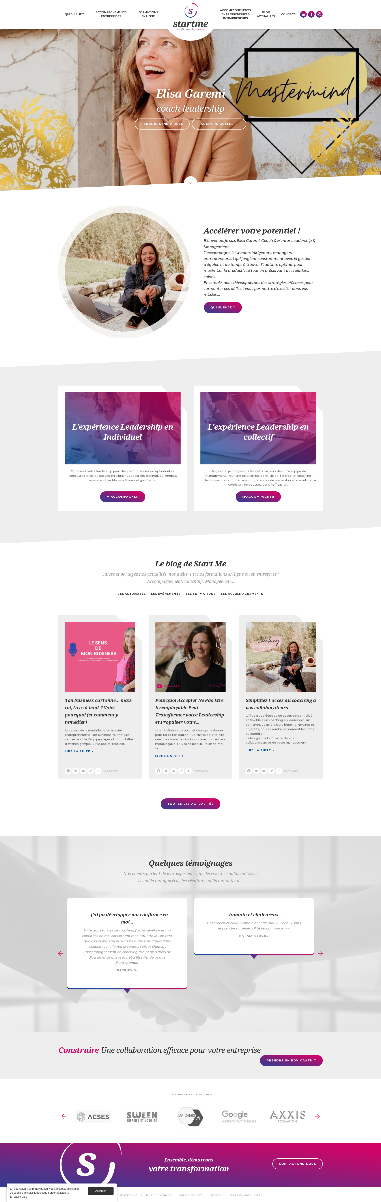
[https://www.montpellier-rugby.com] (93, 1116)
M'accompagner (122, 448)
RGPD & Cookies (190, 1195)
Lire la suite (100, 688)
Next (375, 106)
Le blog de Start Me (190, 563)
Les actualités (132, 593)
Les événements (166, 593)
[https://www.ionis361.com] (287, 1116)
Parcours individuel (162, 124)
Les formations (201, 593)
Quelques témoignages (190, 862)
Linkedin (303, 14)
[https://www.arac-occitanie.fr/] (190, 1116)
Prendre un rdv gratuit (291, 1060)
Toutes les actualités (190, 803)
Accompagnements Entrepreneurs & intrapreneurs (235, 14)
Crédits (216, 1195)
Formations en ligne (148, 14)
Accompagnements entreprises (111, 14)
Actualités (266, 16)
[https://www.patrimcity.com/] (142, 1116)
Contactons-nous (297, 1163)
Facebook (311, 14)
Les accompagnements (242, 593)
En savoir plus (18, 1196)
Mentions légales (158, 1195)
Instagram (319, 14)
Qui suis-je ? (74, 14)
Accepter (100, 1191)
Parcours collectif (219, 124)
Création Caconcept (245, 1195)
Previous (5, 106)
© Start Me (128, 1195)
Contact (288, 14)
